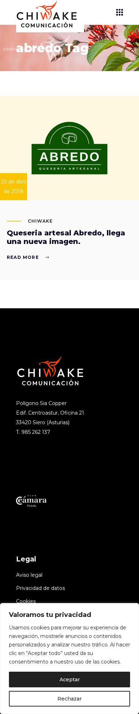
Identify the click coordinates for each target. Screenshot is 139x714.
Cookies (26, 601)
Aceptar (70, 679)
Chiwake (40, 221)
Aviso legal (29, 575)
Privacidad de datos (40, 588)
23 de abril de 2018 (13, 186)
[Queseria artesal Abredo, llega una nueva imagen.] (69, 148)
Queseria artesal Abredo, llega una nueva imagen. (66, 237)
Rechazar (69, 699)
